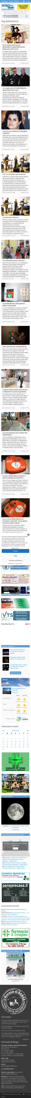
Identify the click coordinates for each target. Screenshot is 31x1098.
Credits (3, 1096)
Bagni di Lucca (16, 13)
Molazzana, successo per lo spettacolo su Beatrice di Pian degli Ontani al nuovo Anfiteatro (15, 859)
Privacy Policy (19, 563)
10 (3, 741)
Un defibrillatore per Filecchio (14, 260)
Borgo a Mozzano (8, 13)
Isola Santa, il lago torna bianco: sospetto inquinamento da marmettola (14, 863)
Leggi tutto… (15, 692)
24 (3, 747)
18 (7, 744)
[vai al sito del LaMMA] (22, 718)
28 (19, 747)
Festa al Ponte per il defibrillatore (15, 347)
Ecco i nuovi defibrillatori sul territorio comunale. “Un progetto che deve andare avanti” (15, 521)
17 (3, 744)
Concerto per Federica (11, 217)
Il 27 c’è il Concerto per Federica (14, 174)
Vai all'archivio (15, 829)
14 (19, 741)
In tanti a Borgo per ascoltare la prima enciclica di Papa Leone (14, 867)
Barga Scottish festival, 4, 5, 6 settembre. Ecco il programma (15, 913)
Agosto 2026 (15, 730)
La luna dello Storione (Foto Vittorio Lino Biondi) (18, 826)
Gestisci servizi (15, 548)
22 (23, 744)
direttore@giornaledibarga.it (9, 1074)
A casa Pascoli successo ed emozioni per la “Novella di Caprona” (17, 651)
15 (23, 741)
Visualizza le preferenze (15, 560)
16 (27, 741)
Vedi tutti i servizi (15, 673)
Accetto (16, 848)
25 (7, 747)
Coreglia (21, 11)
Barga (4, 11)
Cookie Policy (11, 563)
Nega (15, 556)
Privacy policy (17, 1094)
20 (15, 744)
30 (27, 747)
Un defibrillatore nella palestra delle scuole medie (14, 305)
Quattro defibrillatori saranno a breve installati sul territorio (14, 477)
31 (3, 749)
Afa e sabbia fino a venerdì (18, 689)
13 (15, 741)
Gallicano (26, 11)
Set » (28, 730)
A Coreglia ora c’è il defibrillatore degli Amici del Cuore (14, 89)
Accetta (15, 551)
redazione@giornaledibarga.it (9, 1066)
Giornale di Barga (9, 1094)
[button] (28, 535)
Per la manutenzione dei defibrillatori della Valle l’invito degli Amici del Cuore (14, 47)
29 (23, 747)
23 (27, 744)
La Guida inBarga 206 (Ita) (15, 979)
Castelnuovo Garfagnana (12, 11)
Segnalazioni (5, 1)
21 (19, 744)
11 (7, 741)
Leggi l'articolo (13, 861)
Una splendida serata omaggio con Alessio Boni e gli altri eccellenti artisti (18, 666)
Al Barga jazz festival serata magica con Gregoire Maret (17, 658)
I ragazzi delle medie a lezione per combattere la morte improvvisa (15, 391)
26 (11, 747)
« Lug (2, 730)
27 (15, 747)
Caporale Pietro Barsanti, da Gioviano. (16, 921)
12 (11, 741)
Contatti (11, 1)
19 (11, 744)
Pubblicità (16, 1)
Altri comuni (23, 13)
